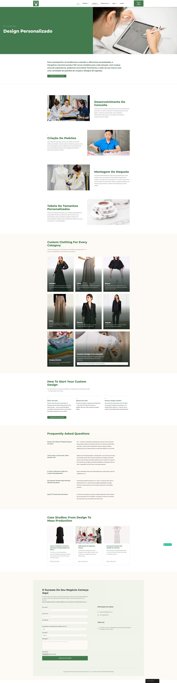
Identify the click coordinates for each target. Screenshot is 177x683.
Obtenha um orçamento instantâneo (92, 363)
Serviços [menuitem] (94, 3)
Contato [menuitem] (122, 3)
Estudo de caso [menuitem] (104, 3)
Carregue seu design (57, 76)
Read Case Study (54, 561)
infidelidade (111, 671)
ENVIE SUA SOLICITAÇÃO (65, 658)
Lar (4, 26)
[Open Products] (87, 3)
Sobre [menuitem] (114, 3)
